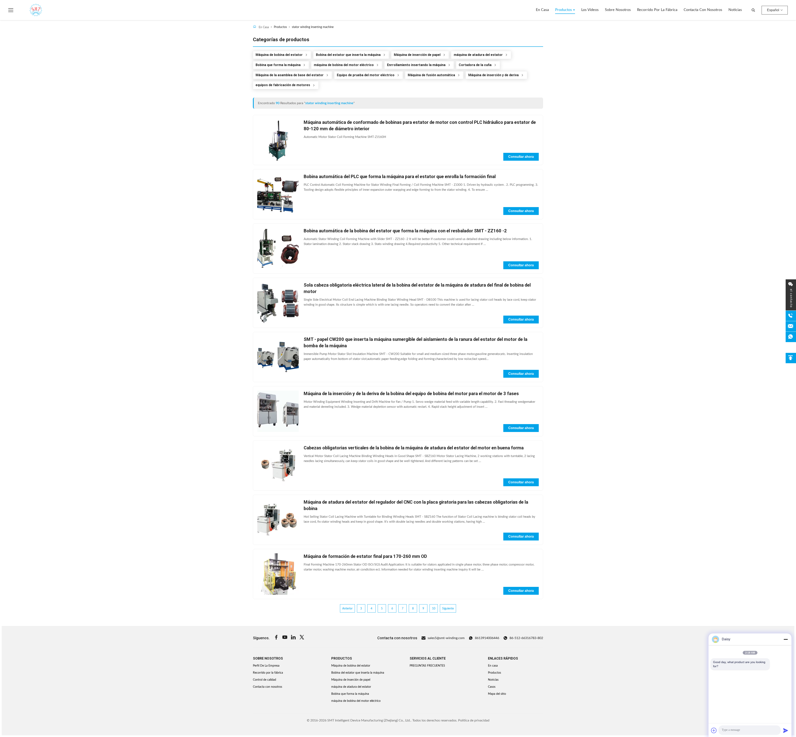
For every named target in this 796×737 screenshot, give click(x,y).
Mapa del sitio (497, 693)
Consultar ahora (521, 156)
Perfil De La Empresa (266, 665)
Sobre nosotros (618, 10)
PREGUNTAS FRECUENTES (427, 665)
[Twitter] (302, 637)
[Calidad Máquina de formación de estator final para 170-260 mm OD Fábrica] (278, 574)
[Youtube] (285, 637)
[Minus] (785, 639)
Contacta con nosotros (703, 10)
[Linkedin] (293, 637)
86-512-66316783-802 (526, 638)
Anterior (347, 608)
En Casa (263, 27)
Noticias (735, 10)
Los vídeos (590, 10)
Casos (491, 686)
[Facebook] (276, 637)
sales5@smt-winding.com (446, 638)
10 (433, 608)
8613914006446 (487, 638)
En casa (542, 10)
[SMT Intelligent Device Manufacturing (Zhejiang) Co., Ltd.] (29, 10)
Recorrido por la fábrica (657, 10)
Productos (564, 10)
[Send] (785, 730)
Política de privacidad (473, 720)
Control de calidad (264, 679)
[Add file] (714, 730)
